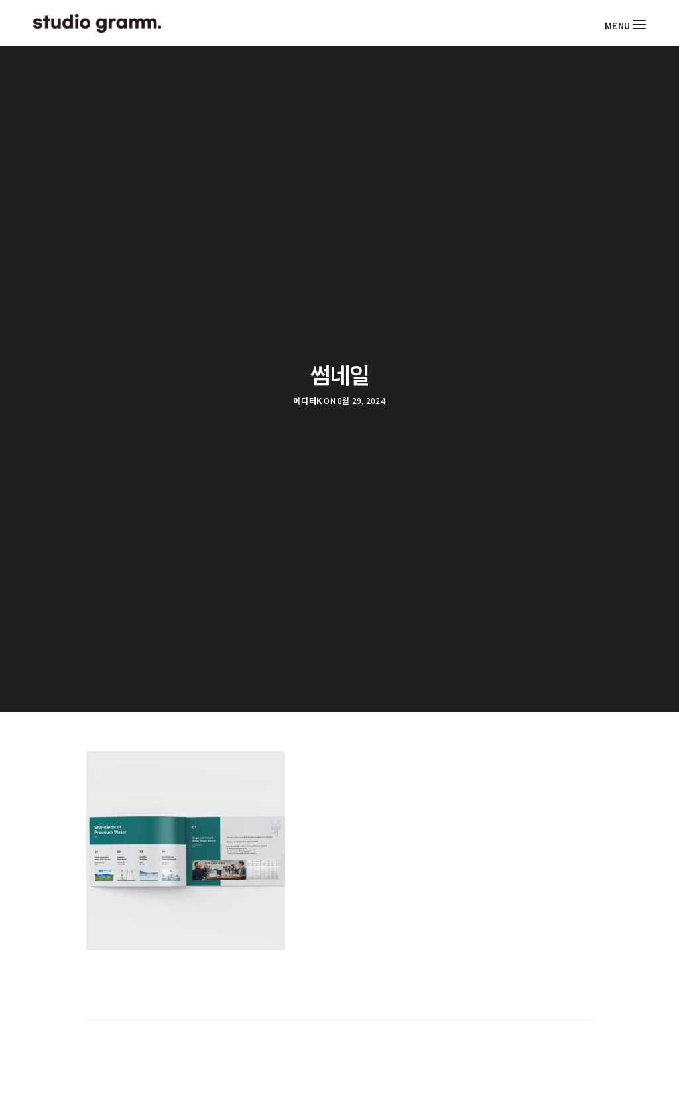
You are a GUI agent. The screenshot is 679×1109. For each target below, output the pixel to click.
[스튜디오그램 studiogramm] (97, 23)
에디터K (308, 400)
